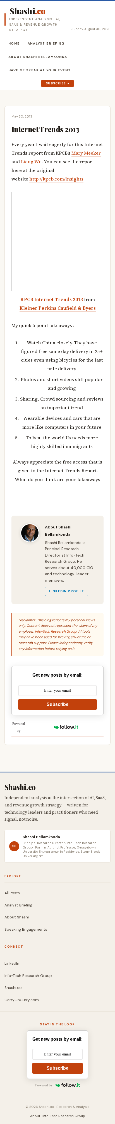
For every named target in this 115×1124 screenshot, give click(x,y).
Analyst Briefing (46, 44)
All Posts (12, 893)
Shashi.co (13, 987)
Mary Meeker (86, 153)
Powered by (18, 727)
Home (14, 44)
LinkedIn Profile (66, 591)
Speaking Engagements (25, 929)
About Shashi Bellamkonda (37, 57)
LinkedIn (11, 963)
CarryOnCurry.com (21, 1000)
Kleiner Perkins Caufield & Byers (58, 308)
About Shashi (16, 917)
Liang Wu (31, 162)
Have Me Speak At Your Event (39, 70)
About (35, 1116)
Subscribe (56, 83)
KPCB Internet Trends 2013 (51, 299)
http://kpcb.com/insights (56, 179)
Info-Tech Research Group (55, 631)
